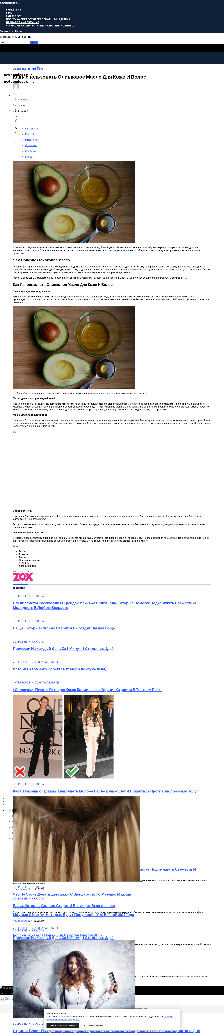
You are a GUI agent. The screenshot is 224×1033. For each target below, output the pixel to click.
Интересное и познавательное (34, 95)
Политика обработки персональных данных (38, 19)
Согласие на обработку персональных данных (40, 25)
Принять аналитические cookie (63, 1025)
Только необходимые (93, 1025)
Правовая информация (22, 22)
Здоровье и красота (26, 80)
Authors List (13, 9)
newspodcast (21, 99)
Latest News (13, 15)
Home (9, 12)
